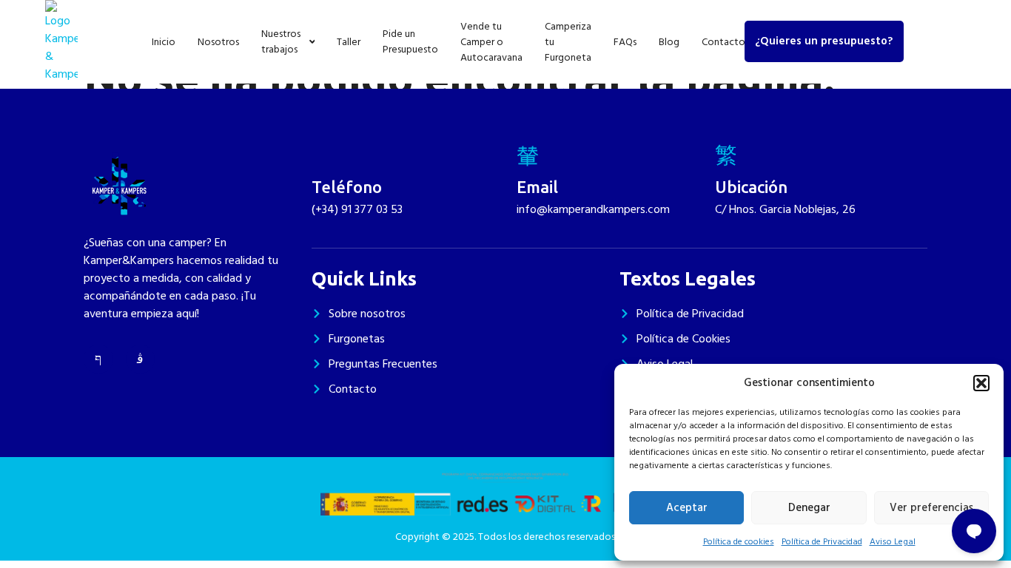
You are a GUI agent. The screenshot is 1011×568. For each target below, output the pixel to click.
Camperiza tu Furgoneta (568, 42)
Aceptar (687, 507)
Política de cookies (738, 542)
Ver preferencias (931, 507)
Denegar (809, 507)
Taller (348, 41)
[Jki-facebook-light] (98, 359)
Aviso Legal (893, 542)
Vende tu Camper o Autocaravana (491, 42)
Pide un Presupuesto (410, 41)
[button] (981, 383)
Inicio (163, 41)
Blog (669, 41)
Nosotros (218, 41)
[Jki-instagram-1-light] (140, 359)
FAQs (625, 41)
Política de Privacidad (822, 542)
